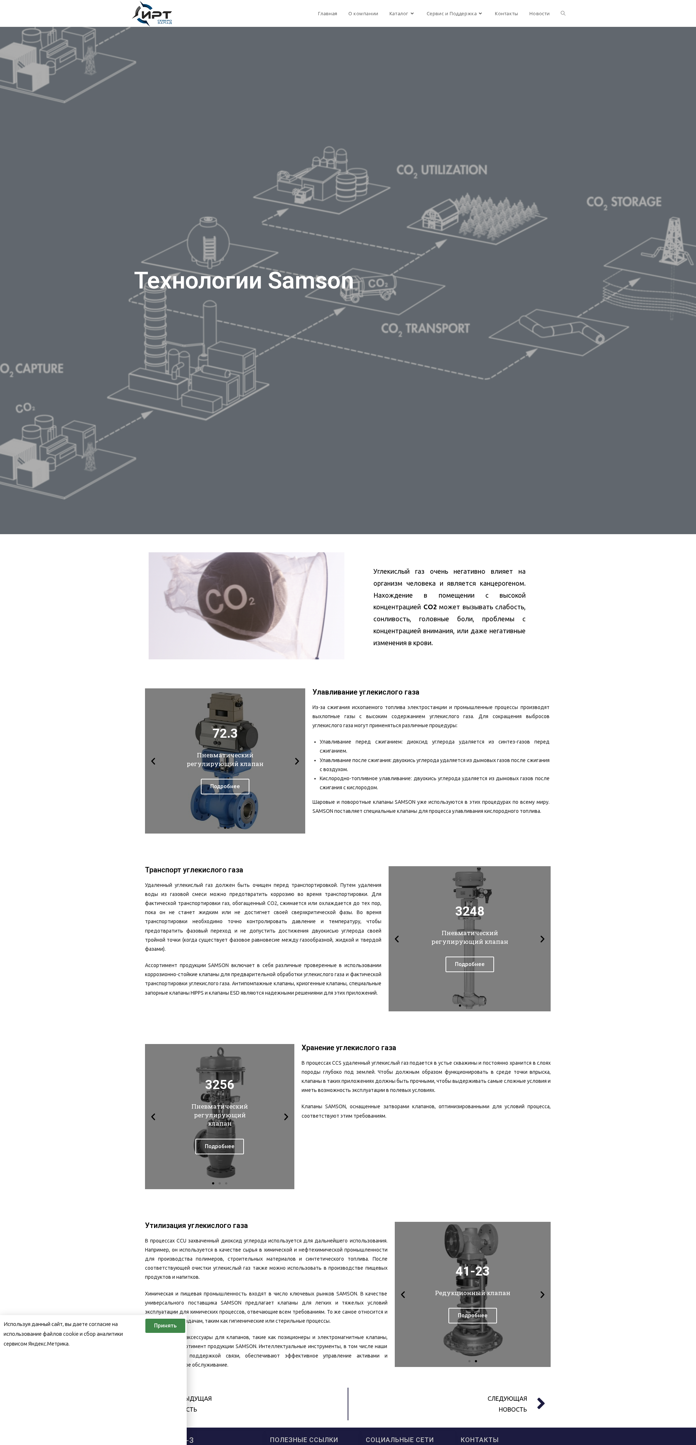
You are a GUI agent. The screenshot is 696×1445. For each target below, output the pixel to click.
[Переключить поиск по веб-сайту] (563, 13)
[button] (219, 828)
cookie (71, 1334)
